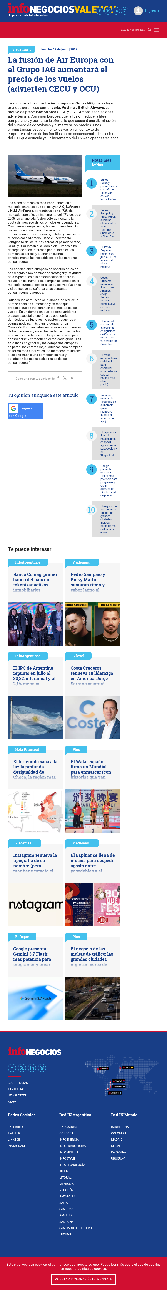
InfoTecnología (72, 1165)
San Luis (65, 1215)
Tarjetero (16, 1089)
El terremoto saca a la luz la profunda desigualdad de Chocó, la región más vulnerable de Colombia (108, 333)
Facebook (15, 1127)
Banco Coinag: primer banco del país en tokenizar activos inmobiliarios (108, 189)
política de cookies (91, 1268)
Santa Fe (66, 1221)
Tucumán (66, 1234)
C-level (78, 655)
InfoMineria (68, 1152)
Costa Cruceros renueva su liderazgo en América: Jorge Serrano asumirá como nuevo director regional (107, 294)
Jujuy (63, 1171)
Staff (12, 1101)
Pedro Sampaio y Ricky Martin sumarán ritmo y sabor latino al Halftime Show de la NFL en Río (108, 223)
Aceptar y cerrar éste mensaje (83, 1279)
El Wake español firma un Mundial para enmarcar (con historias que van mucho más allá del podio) (108, 369)
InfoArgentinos (27, 562)
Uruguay (118, 1158)
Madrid (116, 1139)
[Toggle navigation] (156, 30)
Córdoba (66, 1133)
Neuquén (66, 1190)
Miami (115, 1146)
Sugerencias (18, 1083)
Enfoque (22, 936)
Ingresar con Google (21, 412)
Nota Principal (27, 749)
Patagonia (67, 1196)
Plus (76, 749)
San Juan (66, 1209)
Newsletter (17, 1095)
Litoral (65, 1177)
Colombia (119, 1133)
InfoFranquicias (72, 1146)
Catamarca (68, 1127)
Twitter (14, 1133)
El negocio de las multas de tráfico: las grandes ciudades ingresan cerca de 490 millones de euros (108, 519)
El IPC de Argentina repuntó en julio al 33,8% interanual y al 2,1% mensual (108, 257)
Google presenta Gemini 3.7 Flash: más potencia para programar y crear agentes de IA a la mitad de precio (108, 480)
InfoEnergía (69, 1139)
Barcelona (120, 1127)
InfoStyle (67, 1158)
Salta (63, 1202)
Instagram (16, 1146)
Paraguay (118, 1152)
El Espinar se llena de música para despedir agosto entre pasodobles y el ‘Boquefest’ (108, 444)
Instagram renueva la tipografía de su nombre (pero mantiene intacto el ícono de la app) (108, 408)
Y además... (21, 49)
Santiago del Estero (75, 1228)
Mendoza (66, 1184)
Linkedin (14, 1139)
